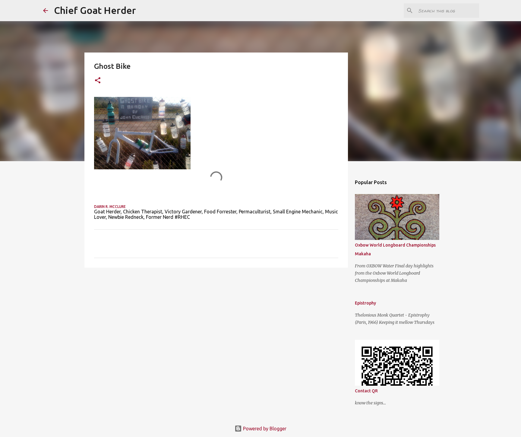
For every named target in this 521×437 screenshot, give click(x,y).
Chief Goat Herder (95, 10)
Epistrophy (365, 303)
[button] (97, 81)
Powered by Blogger (264, 428)
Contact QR (366, 390)
